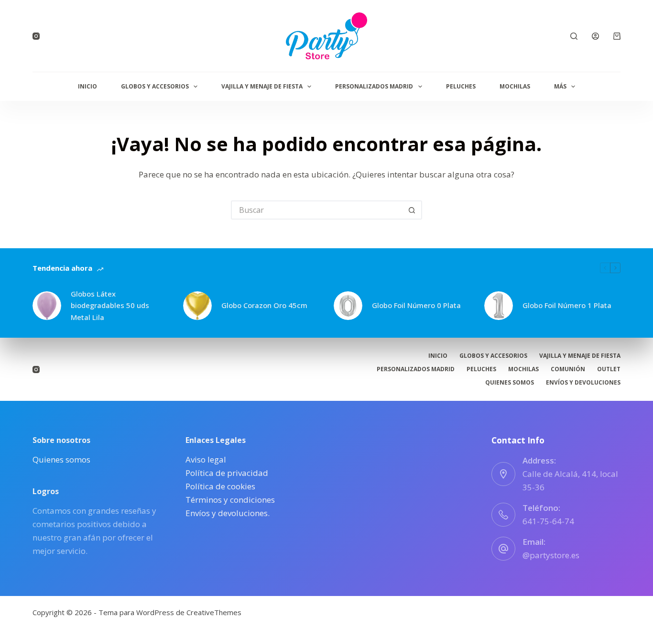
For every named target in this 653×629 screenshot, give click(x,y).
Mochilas (515, 86)
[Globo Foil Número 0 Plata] (348, 305)
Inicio (87, 86)
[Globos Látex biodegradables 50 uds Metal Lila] (47, 305)
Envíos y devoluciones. (227, 513)
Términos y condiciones (230, 499)
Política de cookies (220, 486)
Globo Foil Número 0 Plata (416, 305)
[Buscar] (573, 36)
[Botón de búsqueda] (412, 210)
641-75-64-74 (548, 521)
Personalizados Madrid (374, 86)
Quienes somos (509, 382)
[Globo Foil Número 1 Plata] (498, 305)
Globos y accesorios (155, 86)
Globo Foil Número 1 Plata (566, 305)
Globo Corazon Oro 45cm (264, 305)
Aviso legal (205, 459)
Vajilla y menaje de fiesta (262, 86)
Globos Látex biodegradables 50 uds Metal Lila (110, 305)
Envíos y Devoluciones (583, 382)
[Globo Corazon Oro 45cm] (197, 305)
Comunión (568, 369)
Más (560, 86)
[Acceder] (595, 36)
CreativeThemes (213, 612)
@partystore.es (550, 555)
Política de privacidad (226, 472)
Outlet (608, 369)
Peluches (461, 86)
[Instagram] (36, 36)
